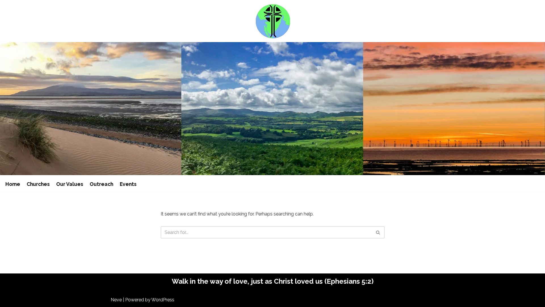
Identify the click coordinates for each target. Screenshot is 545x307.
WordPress (162, 299)
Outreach (101, 184)
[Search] (378, 232)
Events (128, 184)
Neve (116, 299)
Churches (38, 184)
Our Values (69, 184)
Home (12, 184)
